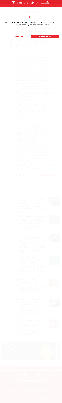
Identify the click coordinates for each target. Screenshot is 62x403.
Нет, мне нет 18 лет (17, 36)
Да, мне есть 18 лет (45, 36)
